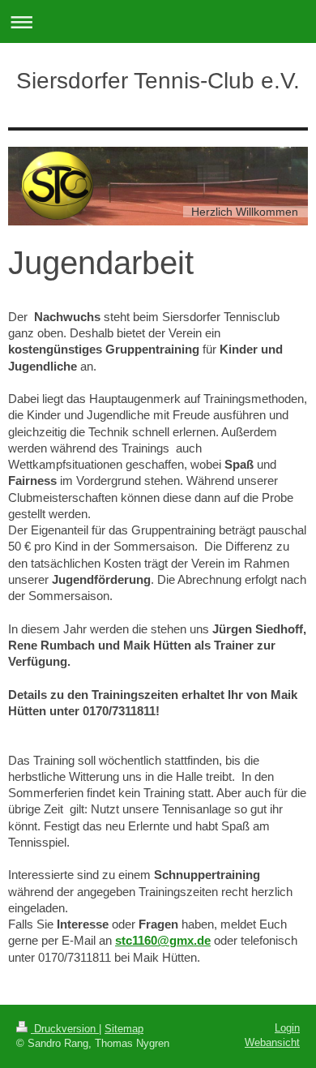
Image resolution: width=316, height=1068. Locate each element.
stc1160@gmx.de (163, 940)
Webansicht (272, 1042)
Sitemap (124, 1029)
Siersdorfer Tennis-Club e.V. (158, 80)
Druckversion (65, 1029)
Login (287, 1028)
